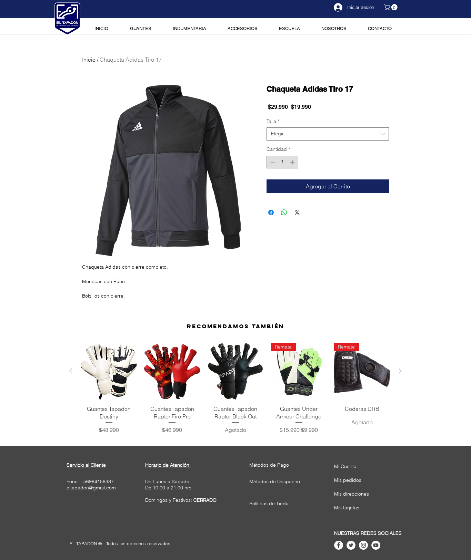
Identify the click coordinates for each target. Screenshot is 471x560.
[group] (235, 388)
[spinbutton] (282, 162)
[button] (391, 7)
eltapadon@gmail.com (91, 488)
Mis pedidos (347, 480)
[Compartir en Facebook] (271, 212)
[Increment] (293, 162)
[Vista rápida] (109, 371)
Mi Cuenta (345, 466)
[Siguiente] (400, 371)
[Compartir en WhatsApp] (284, 212)
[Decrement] (272, 162)
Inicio (89, 59)
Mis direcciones (351, 494)
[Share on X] (297, 212)
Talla (273, 121)
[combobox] (328, 134)
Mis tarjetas (346, 508)
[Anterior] (71, 371)
